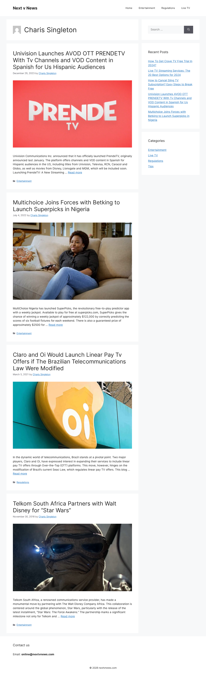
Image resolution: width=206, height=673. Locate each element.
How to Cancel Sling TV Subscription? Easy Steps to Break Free (170, 84)
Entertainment (147, 8)
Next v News (25, 8)
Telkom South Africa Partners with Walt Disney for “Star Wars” (64, 507)
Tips (151, 166)
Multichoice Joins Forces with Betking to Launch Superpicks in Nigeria (66, 205)
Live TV (185, 8)
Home (129, 8)
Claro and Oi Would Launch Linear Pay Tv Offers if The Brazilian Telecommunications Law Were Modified (69, 361)
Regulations (168, 8)
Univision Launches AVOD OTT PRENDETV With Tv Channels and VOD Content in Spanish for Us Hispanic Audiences (69, 60)
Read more (75, 172)
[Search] (188, 29)
